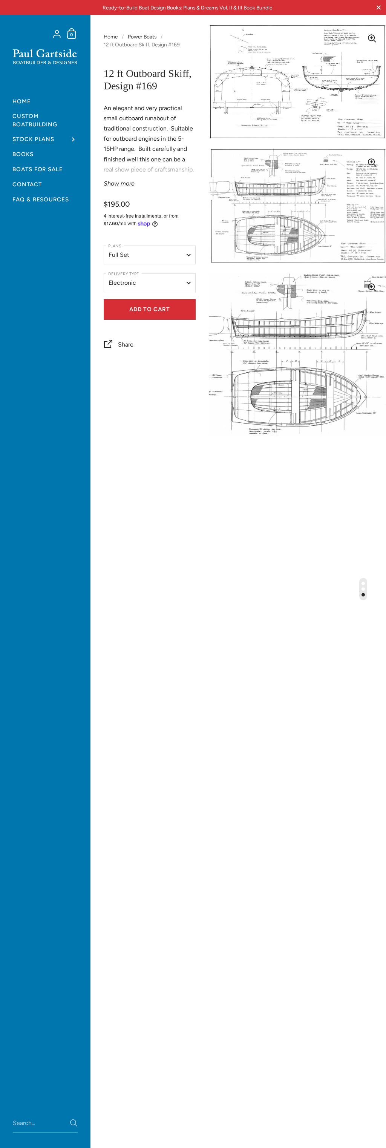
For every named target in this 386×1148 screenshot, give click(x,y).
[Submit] (74, 1123)
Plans (114, 246)
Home (111, 37)
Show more (119, 183)
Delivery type (123, 274)
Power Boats (142, 37)
